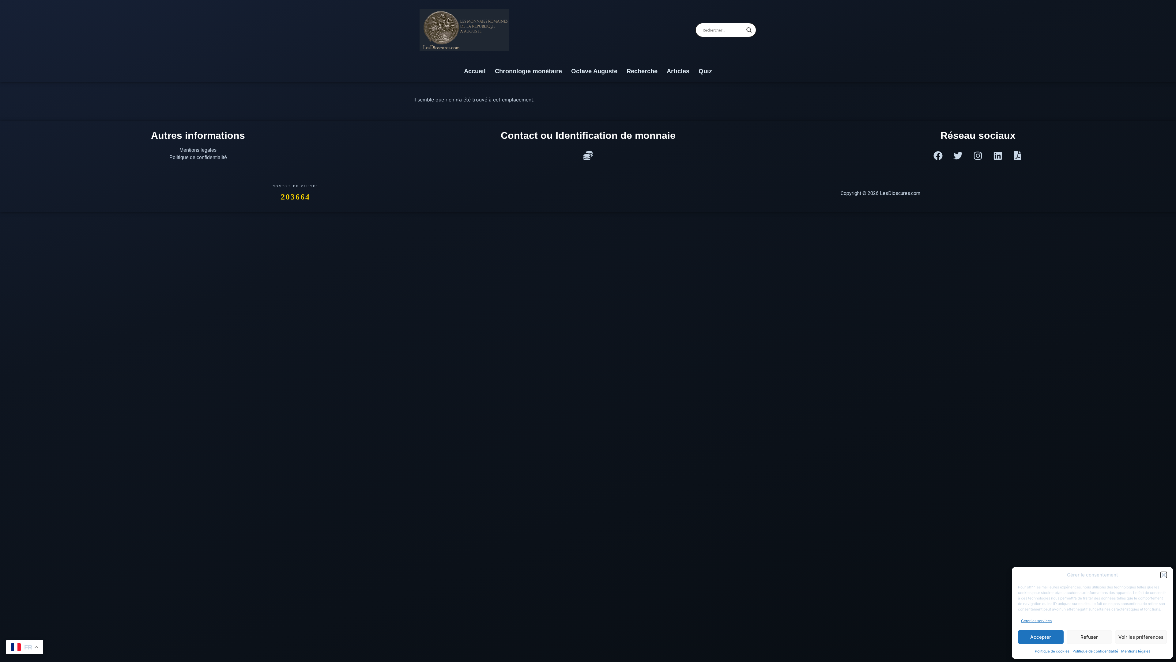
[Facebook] (938, 155)
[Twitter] (958, 155)
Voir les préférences (1140, 637)
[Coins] (588, 155)
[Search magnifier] (749, 30)
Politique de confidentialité (1095, 651)
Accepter (1040, 637)
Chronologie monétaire (528, 71)
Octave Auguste (594, 71)
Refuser (1089, 637)
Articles (678, 71)
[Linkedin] (998, 155)
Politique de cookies (1052, 651)
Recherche (642, 71)
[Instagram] (978, 155)
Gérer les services (1036, 620)
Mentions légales (1135, 651)
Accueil (475, 71)
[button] (1164, 575)
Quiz (705, 71)
